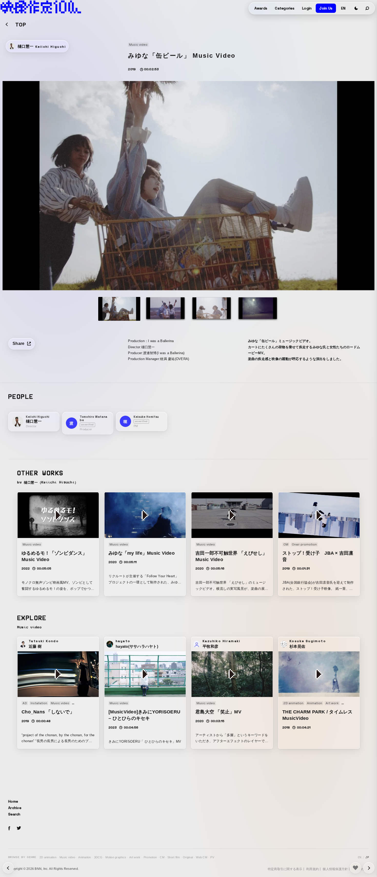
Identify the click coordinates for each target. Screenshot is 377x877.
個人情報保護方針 (335, 869)
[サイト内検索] (367, 8)
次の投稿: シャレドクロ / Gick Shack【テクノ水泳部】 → (8, 867)
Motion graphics (115, 857)
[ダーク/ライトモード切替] (356, 8)
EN (343, 8)
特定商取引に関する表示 (285, 869)
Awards (260, 8)
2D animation (47, 857)
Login (307, 8)
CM (162, 857)
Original (188, 857)
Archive (14, 807)
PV (212, 857)
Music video (67, 857)
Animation (84, 857)
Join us (325, 8)
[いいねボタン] (355, 868)
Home (13, 801)
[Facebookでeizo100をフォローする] (9, 829)
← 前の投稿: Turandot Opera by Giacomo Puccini (368, 867)
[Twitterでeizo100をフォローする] (18, 829)
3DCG (98, 857)
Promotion (150, 857)
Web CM (201, 857)
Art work (134, 857)
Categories (284, 8)
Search (14, 814)
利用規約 (312, 869)
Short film (173, 857)
